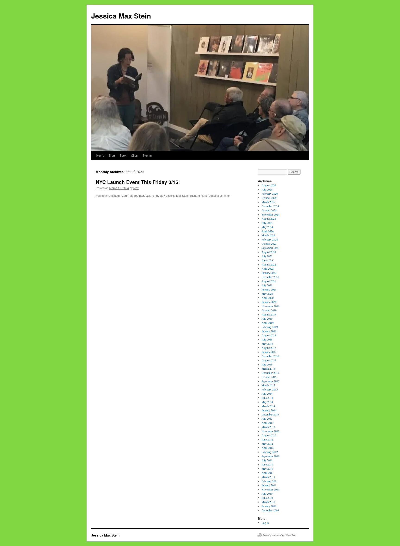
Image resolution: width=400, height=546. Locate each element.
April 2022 (268, 268)
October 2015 (269, 377)
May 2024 (267, 227)
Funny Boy (158, 195)
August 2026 (269, 185)
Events (147, 155)
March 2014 (268, 406)
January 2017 (269, 352)
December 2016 (270, 356)
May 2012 (267, 443)
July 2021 (267, 285)
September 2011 (270, 456)
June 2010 (267, 497)
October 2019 (269, 310)
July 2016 (267, 364)
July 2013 (267, 418)
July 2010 (267, 493)
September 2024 (270, 214)
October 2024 (269, 210)
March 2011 (268, 477)
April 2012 (268, 447)
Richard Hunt (198, 195)
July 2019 (267, 318)
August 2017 (269, 347)
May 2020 (267, 293)
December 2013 (270, 414)
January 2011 (269, 485)
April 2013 (268, 422)
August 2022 (269, 264)
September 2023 (270, 248)
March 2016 (268, 368)
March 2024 (268, 235)
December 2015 (270, 372)
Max (136, 188)
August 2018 (269, 335)
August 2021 (269, 281)
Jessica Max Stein (121, 16)
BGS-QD (144, 195)
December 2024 (270, 206)
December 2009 (270, 510)
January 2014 (269, 410)
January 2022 (269, 273)
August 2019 (269, 314)
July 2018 (267, 339)
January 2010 (269, 506)
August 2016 (269, 360)
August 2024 (269, 218)
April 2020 (268, 298)
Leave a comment (220, 195)
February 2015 (270, 389)
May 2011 (267, 468)
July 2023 (267, 256)
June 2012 (267, 439)
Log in (265, 522)
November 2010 (270, 489)
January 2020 (269, 302)
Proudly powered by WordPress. (280, 535)
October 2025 (269, 198)
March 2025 (268, 202)
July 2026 (267, 189)
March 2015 (268, 385)
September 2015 (270, 381)
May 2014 (267, 402)
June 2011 (267, 464)
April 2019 (268, 322)
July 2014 (267, 393)
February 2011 (270, 481)
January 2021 (269, 289)
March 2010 (268, 502)
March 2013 (268, 427)
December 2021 (270, 277)
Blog (112, 155)
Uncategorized (117, 195)
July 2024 (267, 223)
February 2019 (270, 327)
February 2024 (270, 239)
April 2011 (268, 472)
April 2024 (268, 231)
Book (122, 155)
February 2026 (270, 193)
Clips (134, 155)
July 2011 (267, 460)
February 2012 (270, 452)
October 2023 (269, 243)
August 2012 (269, 435)
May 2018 (267, 343)
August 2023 (269, 252)
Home (100, 155)
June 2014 (267, 397)
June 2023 (267, 260)
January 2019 (269, 331)
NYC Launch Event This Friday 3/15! (138, 181)
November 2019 (270, 306)
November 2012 (270, 431)
